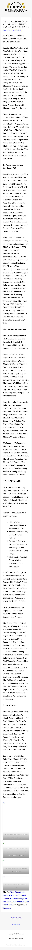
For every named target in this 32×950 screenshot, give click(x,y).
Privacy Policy (21, 945)
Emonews (7, 908)
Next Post (16, 924)
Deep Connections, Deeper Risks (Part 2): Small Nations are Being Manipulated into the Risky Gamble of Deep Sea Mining (16, 898)
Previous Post (16, 917)
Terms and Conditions (12, 945)
